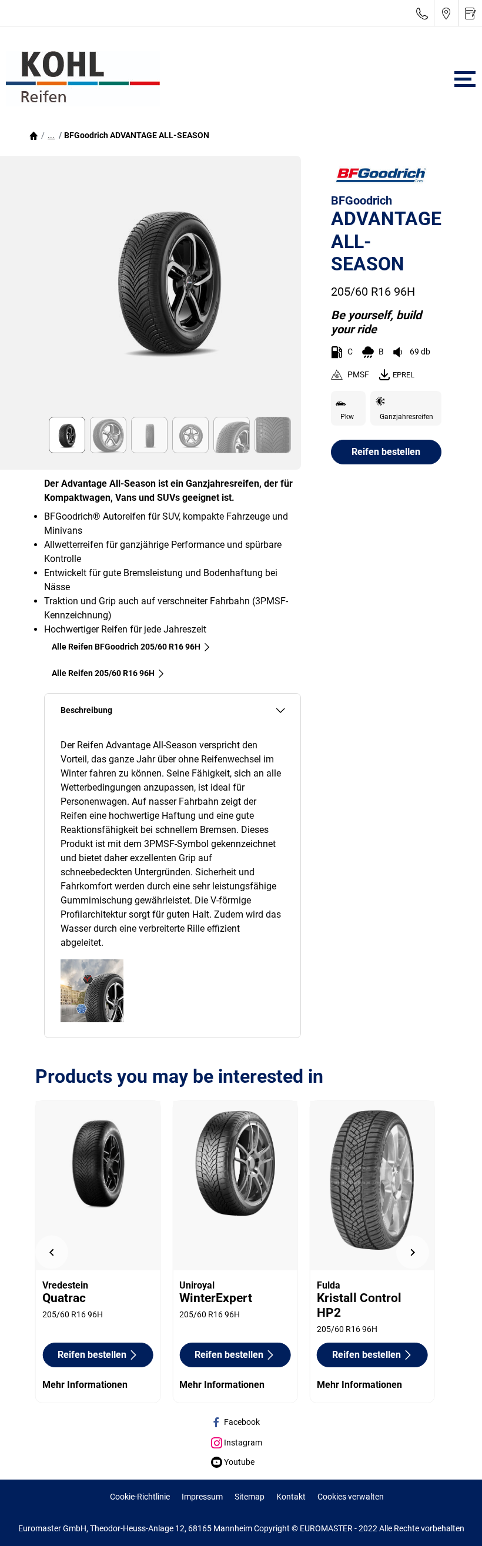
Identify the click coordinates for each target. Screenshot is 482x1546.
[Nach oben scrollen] (451, 1521)
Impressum (202, 1496)
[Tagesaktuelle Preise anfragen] (470, 13)
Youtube (238, 1462)
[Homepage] (33, 135)
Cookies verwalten (350, 1496)
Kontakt (291, 1496)
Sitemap (250, 1496)
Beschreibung (86, 710)
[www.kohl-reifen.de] (80, 78)
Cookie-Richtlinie (140, 1496)
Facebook (241, 1422)
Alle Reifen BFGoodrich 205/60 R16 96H (126, 646)
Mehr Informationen (85, 1384)
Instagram (242, 1442)
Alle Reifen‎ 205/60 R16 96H (103, 673)
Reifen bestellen (386, 451)
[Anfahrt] (446, 13)
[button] (51, 135)
